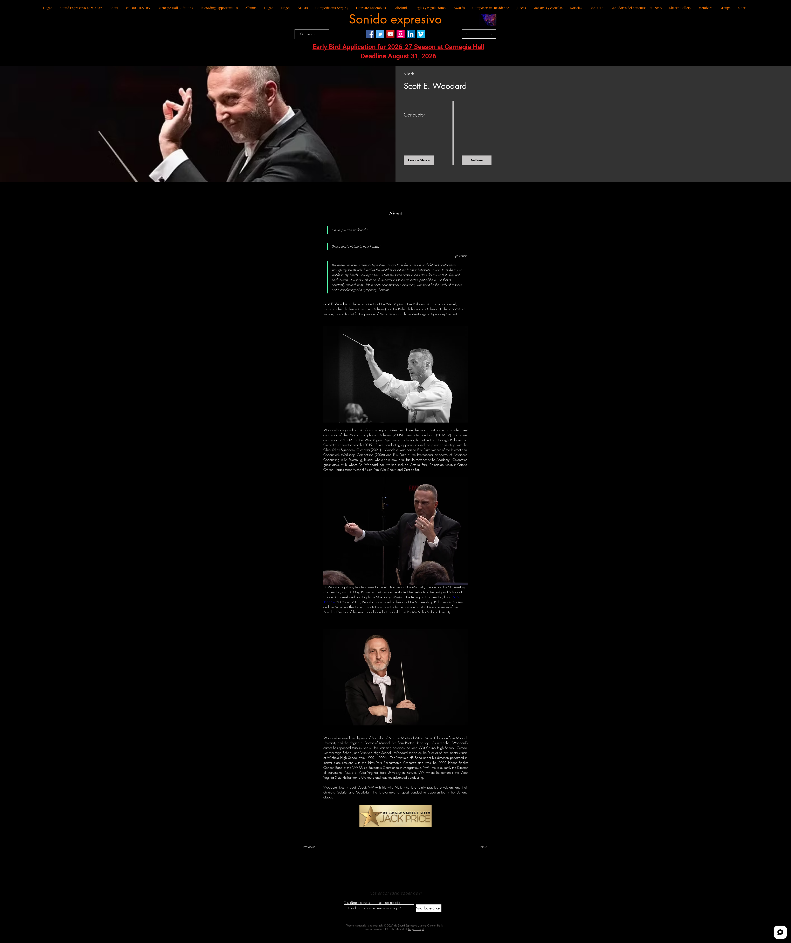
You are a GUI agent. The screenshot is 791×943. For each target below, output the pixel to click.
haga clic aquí (416, 929)
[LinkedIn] (411, 34)
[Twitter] (380, 34)
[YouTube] (390, 34)
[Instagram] (401, 34)
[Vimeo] (421, 34)
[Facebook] (370, 34)
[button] (476, 160)
